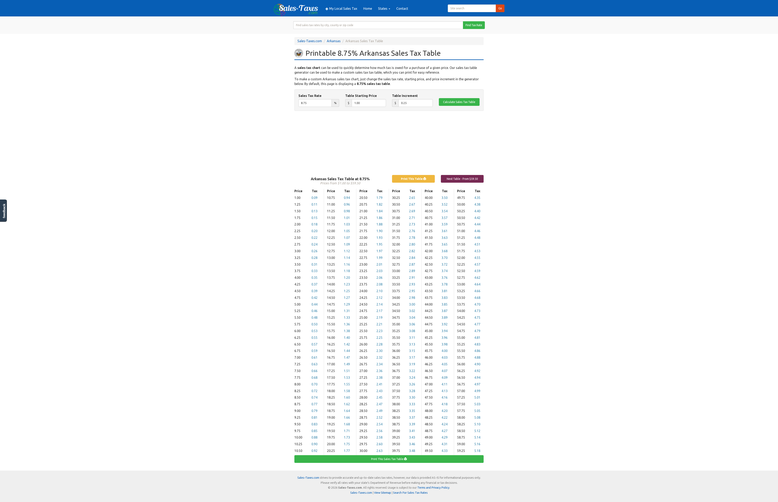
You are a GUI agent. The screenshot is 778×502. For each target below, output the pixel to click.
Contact (402, 8)
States (383, 8)
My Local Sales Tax (342, 8)
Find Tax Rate (474, 25)
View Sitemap (382, 492)
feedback (4, 211)
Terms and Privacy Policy (433, 487)
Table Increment (405, 96)
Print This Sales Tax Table (387, 459)
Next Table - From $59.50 (462, 178)
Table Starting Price (361, 96)
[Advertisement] (389, 143)
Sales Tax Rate (310, 96)
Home (367, 8)
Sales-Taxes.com (309, 41)
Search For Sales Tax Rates (410, 492)
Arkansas (334, 41)
